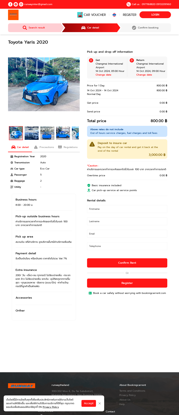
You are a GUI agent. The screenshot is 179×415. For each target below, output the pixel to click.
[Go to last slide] (13, 133)
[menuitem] (32, 133)
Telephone (96, 247)
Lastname (96, 222)
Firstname (96, 209)
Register (129, 14)
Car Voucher (95, 14)
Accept (89, 403)
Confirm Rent (127, 263)
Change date (103, 75)
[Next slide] (73, 133)
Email (93, 234)
